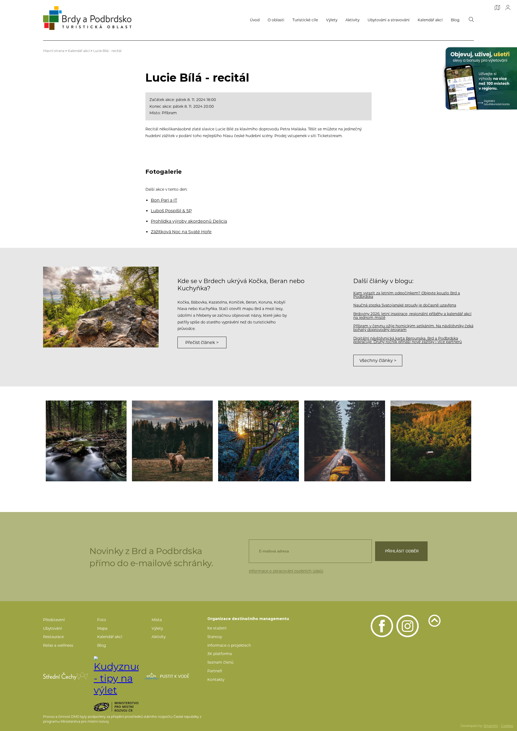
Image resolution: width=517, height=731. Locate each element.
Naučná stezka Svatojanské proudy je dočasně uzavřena (404, 305)
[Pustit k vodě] (166, 676)
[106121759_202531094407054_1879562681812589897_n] (258, 441)
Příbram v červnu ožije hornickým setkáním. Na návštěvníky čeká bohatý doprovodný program (413, 328)
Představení (54, 620)
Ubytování (52, 628)
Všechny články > (377, 360)
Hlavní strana (53, 51)
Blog (455, 20)
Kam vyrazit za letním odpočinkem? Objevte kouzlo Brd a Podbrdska (406, 295)
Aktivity (352, 20)
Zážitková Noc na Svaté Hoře (181, 231)
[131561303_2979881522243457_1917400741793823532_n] (172, 441)
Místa (157, 620)
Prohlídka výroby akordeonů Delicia (189, 221)
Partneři (214, 671)
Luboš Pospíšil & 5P (171, 210)
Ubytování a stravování (389, 20)
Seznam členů (220, 662)
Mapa (102, 628)
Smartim (491, 726)
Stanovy (214, 637)
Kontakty (215, 679)
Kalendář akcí (430, 20)
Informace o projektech (229, 645)
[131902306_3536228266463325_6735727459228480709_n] (344, 441)
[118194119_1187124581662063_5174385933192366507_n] (430, 441)
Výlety (331, 20)
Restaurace (53, 637)
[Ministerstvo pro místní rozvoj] (125, 707)
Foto (101, 620)
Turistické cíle (305, 20)
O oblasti (276, 20)
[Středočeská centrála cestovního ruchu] (65, 676)
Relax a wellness (58, 645)
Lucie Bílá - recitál (107, 51)
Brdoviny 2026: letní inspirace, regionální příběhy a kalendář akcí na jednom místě (412, 316)
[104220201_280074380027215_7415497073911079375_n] (86, 441)
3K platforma (219, 654)
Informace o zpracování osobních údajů (286, 571)
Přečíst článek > (202, 342)
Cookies (507, 726)
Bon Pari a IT (164, 200)
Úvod (255, 20)
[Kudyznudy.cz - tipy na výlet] (116, 676)
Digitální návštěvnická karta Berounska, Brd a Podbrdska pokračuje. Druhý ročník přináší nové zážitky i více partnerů (407, 340)
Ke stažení (216, 628)
